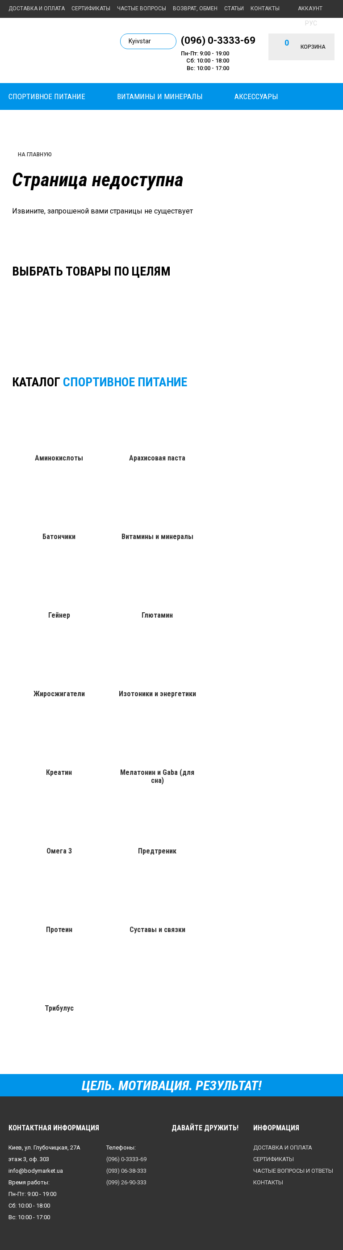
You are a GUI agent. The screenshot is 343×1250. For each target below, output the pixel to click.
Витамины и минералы (160, 96)
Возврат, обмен (195, 8)
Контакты (265, 8)
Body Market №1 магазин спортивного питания (57, 49)
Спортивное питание (46, 96)
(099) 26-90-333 (126, 1182)
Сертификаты (90, 8)
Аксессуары (256, 96)
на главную (35, 154)
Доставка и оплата (36, 8)
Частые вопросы (141, 8)
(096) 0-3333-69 (218, 40)
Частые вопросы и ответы (293, 1170)
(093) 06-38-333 (126, 1170)
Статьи (234, 8)
